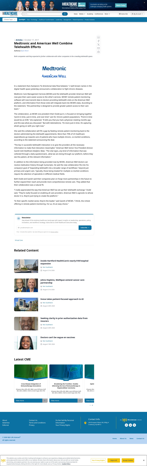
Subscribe (84, 228)
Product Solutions (90, 20)
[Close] (144, 460)
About (4, 420)
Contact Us (33, 420)
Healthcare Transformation (46, 20)
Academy (90, 14)
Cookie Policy (66, 464)
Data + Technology (32, 20)
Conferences (99, 14)
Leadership (59, 20)
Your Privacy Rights (63, 425)
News (76, 14)
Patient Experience (78, 20)
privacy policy (54, 232)
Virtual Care (19, 240)
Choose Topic (8, 19)
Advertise (6, 423)
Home (114, 438)
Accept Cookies (128, 460)
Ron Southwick (48, 267)
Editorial (5, 425)
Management (67, 20)
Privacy (31, 425)
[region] (73, 460)
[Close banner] (144, 2)
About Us (123, 438)
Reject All (114, 460)
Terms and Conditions (37, 423)
